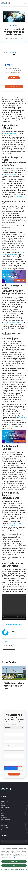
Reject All (14, 865)
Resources (4, 811)
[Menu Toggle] (25, 3)
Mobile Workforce (7, 645)
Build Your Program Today (14, 625)
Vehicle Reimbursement (9, 648)
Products (3, 796)
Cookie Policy (12, 857)
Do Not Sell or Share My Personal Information (14, 869)
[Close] (25, 846)
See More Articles (16, 633)
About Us (3, 823)
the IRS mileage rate (10, 174)
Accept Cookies (14, 861)
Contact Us (4, 835)
